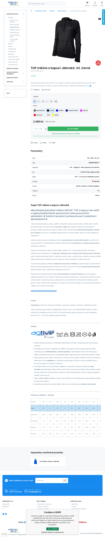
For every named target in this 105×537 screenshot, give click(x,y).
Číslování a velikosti (43, 509)
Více (88, 86)
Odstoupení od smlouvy (45, 504)
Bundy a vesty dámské (14, 21)
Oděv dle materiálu (13, 59)
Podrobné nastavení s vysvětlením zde (52, 532)
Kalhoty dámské (14, 24)
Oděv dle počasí (13, 64)
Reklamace (75, 511)
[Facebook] (3, 514)
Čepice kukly (12, 51)
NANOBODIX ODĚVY (41, 11)
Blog (8, 93)
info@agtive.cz (35, 492)
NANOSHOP (75, 504)
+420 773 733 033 (15, 492)
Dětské (10, 46)
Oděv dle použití (13, 62)
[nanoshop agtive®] (31, 11)
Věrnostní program (43, 506)
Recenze (74, 513)
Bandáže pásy (12, 49)
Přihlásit (64, 480)
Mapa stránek (22, 534)
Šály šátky (11, 54)
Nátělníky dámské (15, 30)
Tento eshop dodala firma (87, 533)
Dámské (52, 11)
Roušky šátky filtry (13, 57)
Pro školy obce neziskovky (79, 509)
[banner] (13, 3)
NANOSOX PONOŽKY (12, 68)
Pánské (10, 44)
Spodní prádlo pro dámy (15, 36)
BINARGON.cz (99, 533)
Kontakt (74, 506)
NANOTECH (10, 82)
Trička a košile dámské (14, 40)
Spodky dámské (14, 32)
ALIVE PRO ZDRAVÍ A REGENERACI (12, 73)
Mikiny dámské (62, 11)
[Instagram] (6, 514)
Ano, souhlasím (52, 529)
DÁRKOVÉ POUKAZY (12, 78)
